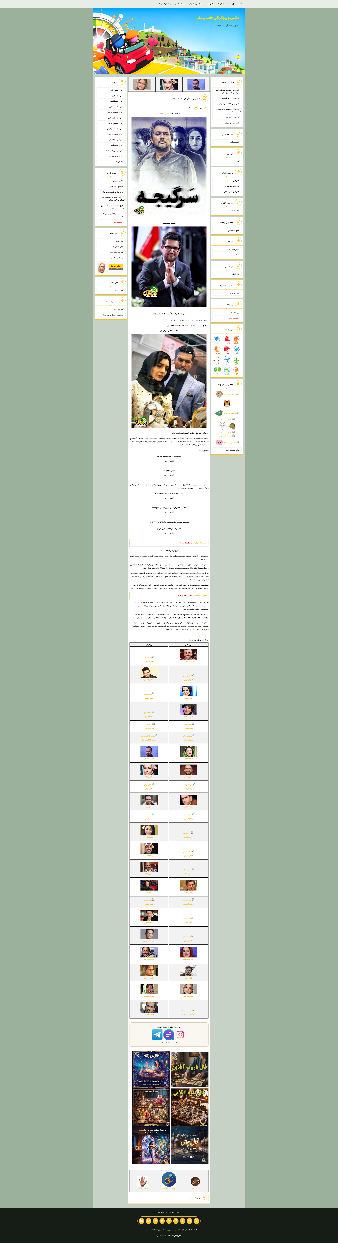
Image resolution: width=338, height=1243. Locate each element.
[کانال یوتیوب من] (148, 1221)
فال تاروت (221, 4)
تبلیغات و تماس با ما (164, 4)
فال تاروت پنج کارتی (116, 123)
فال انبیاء (235, 161)
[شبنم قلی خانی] (142, 85)
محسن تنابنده (149, 874)
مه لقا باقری (149, 837)
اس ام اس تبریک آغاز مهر (230, 98)
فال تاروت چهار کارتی (115, 117)
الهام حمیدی (149, 716)
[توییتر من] (162, 1221)
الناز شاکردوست (188, 1014)
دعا (237, 255)
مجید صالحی (188, 728)
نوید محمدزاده (149, 959)
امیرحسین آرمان (149, 941)
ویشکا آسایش (188, 904)
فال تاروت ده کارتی (116, 139)
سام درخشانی (149, 679)
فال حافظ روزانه (117, 246)
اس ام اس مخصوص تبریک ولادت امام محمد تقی (228, 110)
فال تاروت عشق (117, 145)
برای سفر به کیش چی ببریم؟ (113, 192)
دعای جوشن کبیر (233, 249)
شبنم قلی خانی (188, 996)
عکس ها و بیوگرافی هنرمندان (112, 315)
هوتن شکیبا (188, 807)
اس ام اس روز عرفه (232, 123)
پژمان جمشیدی (188, 661)
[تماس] (169, 1221)
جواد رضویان (149, 1014)
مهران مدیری (149, 728)
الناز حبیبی (188, 698)
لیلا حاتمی (149, 892)
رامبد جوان (188, 837)
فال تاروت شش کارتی (115, 128)
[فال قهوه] (189, 1108)
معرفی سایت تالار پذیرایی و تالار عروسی (113, 215)
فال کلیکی (235, 274)
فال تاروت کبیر (117, 95)
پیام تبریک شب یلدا (116, 257)
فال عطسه (119, 290)
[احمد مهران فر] (196, 85)
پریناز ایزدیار (188, 819)
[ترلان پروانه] (169, 85)
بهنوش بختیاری (149, 996)
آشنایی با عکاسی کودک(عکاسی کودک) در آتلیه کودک (113, 198)
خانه (240, 4)
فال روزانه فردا (117, 309)
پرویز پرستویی (149, 977)
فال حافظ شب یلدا (116, 252)
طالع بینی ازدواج (233, 230)
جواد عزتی (188, 977)
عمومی (192, 1197)
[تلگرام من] (189, 1221)
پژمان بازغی (149, 788)
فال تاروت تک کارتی (116, 106)
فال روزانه (210, 4)
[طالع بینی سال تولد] (227, 419)
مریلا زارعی (149, 819)
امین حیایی (188, 892)
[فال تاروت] (189, 1070)
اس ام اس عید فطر (232, 117)
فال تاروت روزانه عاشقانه (114, 150)
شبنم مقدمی (188, 758)
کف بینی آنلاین (234, 211)
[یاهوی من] (196, 1221)
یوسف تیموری (149, 922)
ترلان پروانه (149, 777)
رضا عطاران (149, 855)
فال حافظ (232, 4)
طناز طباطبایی (188, 679)
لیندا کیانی (149, 904)
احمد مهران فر (149, 758)
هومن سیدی (188, 855)
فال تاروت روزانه (117, 90)
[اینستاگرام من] (176, 1221)
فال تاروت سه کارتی (115, 112)
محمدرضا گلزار (188, 874)
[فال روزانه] (151, 1070)
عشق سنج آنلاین (233, 293)
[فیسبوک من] (182, 1221)
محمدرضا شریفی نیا (149, 740)
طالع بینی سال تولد (232, 450)
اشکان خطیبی (188, 777)
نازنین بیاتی (188, 941)
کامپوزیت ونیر (118, 181)
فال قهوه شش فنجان (231, 191)
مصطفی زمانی (188, 740)
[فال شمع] (151, 1108)
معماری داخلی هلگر (116, 186)
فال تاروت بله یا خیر (116, 156)
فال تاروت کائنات (116, 101)
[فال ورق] (151, 1146)
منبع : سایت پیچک (202, 634)
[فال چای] (189, 1146)
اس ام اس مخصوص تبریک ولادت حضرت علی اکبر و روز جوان (228, 91)
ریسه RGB (235, 312)
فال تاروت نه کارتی (116, 134)
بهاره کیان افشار (188, 788)
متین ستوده (188, 716)
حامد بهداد (188, 922)
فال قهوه (236, 180)
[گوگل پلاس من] (155, 1221)
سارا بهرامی (149, 661)
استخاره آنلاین (180, 4)
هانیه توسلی (149, 698)
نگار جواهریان (188, 959)
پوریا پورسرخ (149, 807)
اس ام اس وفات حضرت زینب (229, 103)
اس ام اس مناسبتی (195, 4)
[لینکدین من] (141, 1221)
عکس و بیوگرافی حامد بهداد (218, 18)
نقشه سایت (160, 1235)
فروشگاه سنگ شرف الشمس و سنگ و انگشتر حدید (113, 207)
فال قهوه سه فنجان (232, 186)
